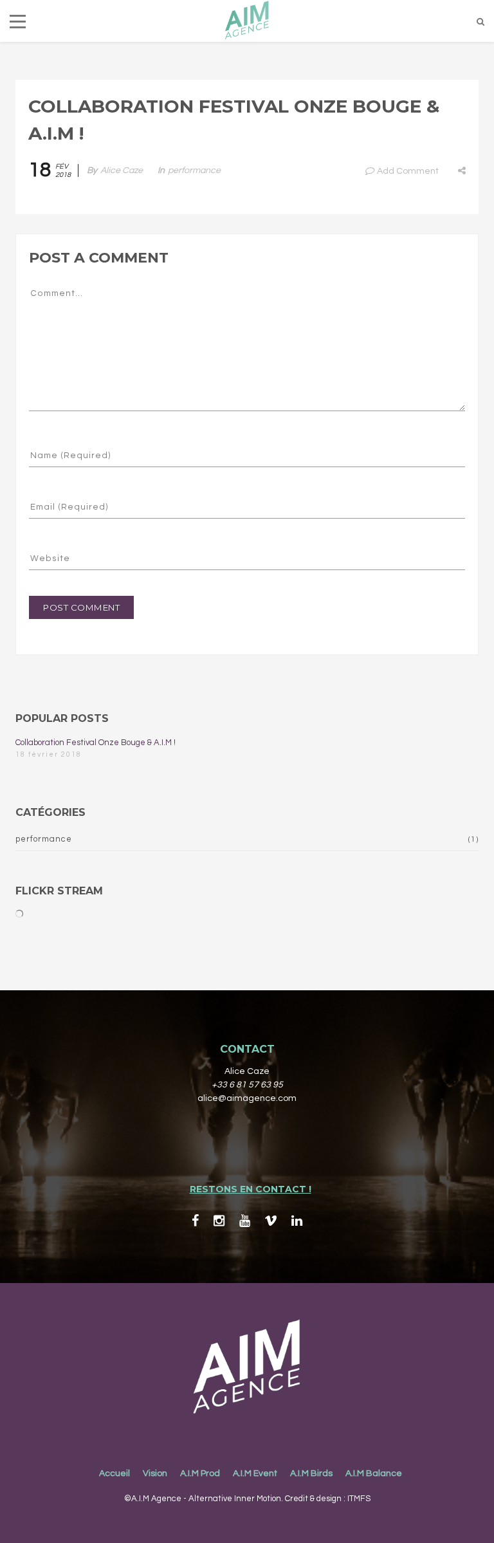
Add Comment (408, 171)
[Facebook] (195, 1221)
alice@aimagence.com (247, 1098)
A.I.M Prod (200, 1473)
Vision (155, 1473)
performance (194, 170)
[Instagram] (219, 1221)
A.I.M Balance (373, 1473)
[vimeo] (271, 1221)
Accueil (114, 1473)
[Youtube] (245, 1221)
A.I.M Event (255, 1473)
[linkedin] (297, 1221)
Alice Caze (121, 170)
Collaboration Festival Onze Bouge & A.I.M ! (95, 742)
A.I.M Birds (311, 1473)
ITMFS (358, 1498)
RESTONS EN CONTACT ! (250, 1189)
